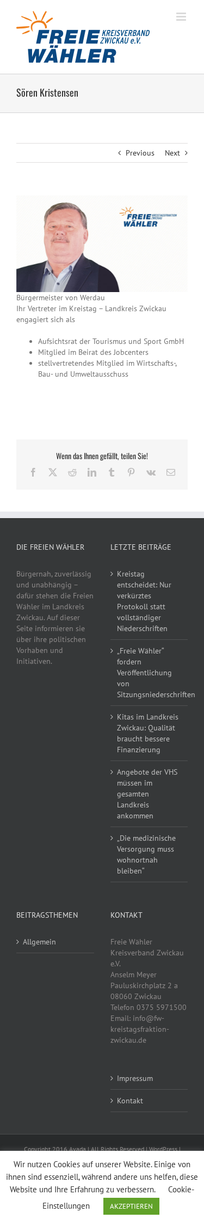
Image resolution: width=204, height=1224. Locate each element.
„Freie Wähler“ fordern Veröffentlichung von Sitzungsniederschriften (150, 672)
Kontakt (130, 1101)
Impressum (135, 1078)
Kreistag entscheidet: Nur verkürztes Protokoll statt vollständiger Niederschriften (144, 601)
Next (172, 153)
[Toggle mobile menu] (182, 16)
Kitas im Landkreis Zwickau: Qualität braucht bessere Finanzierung (147, 733)
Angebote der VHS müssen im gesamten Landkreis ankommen (147, 794)
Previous (140, 153)
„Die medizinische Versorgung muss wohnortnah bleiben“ (146, 854)
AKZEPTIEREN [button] (131, 1206)
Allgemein (39, 942)
